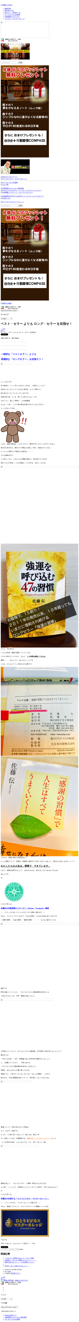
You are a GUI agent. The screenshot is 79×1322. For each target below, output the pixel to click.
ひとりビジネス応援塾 (12, 15)
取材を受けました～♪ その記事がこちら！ (20, 1262)
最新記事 (8, 8)
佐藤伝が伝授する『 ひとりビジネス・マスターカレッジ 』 (25, 1199)
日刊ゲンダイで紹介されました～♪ (17, 1266)
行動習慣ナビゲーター (12, 17)
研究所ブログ (9, 10)
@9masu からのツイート (9, 177)
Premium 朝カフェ (11, 1315)
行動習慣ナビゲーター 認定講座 (16, 1317)
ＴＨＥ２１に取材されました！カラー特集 (19, 1258)
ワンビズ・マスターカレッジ (15, 19)
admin (9, 1271)
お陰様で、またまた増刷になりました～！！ (21, 1260)
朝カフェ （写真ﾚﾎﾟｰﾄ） (13, 12)
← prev (3, 329)
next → (3, 330)
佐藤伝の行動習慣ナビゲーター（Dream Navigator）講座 (25, 908)
